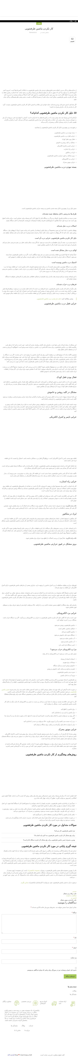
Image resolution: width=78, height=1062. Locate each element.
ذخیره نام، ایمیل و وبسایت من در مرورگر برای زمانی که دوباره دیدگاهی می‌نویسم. (51, 970)
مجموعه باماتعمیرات (33, 870)
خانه (75, 21)
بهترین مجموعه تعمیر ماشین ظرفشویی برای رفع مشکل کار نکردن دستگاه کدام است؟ (49, 840)
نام (75, 937)
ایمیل (74, 948)
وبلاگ (23, 1025)
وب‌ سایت (73, 958)
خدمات (31, 1025)
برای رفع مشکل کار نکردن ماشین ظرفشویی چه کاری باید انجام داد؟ (54, 835)
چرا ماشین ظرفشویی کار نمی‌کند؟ (64, 831)
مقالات (71, 21)
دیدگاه (74, 912)
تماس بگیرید (25, 882)
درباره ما (27, 1030)
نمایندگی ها (73, 994)
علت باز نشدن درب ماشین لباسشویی (49, 299)
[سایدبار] (75, 1059)
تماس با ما (17, 1030)
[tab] (39, 831)
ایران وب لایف (11, 1055)
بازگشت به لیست (71, 895)
